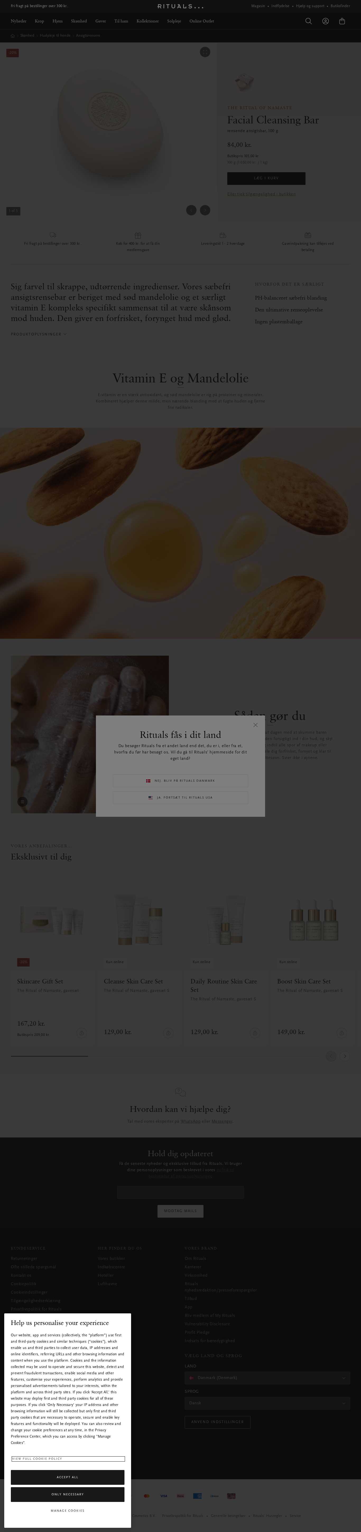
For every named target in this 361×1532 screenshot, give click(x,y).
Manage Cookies (68, 1510)
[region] (67, 1420)
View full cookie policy (37, 1459)
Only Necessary (68, 1494)
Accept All (67, 1477)
